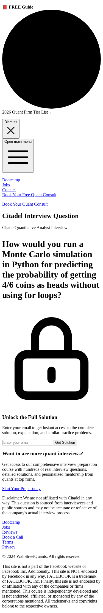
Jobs (6, 184)
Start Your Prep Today (21, 488)
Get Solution (65, 442)
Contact (9, 189)
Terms (7, 542)
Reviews (9, 532)
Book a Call (12, 537)
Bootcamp (11, 180)
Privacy (8, 547)
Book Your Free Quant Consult (29, 194)
